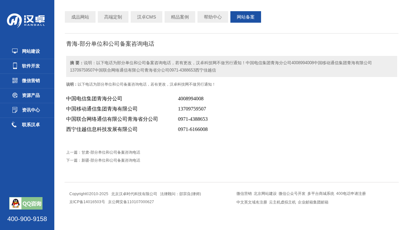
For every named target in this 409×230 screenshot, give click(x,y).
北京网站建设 (265, 193)
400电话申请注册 (351, 193)
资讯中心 (31, 109)
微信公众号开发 (292, 193)
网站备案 (246, 16)
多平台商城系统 (320, 193)
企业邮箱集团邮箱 (313, 202)
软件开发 (31, 65)
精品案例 (180, 16)
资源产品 (31, 95)
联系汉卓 (31, 124)
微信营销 (31, 80)
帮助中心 (213, 16)
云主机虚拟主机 (282, 202)
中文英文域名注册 (251, 202)
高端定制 (113, 16)
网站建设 (31, 51)
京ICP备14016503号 (87, 202)
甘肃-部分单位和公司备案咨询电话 (110, 152)
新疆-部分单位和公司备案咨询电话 (110, 160)
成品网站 (80, 16)
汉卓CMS (146, 16)
